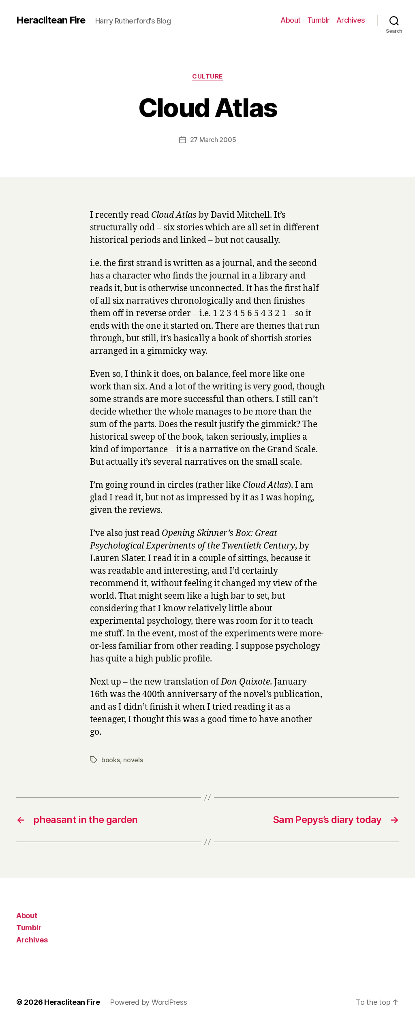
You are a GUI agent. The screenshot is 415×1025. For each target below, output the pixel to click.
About (290, 20)
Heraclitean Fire (51, 20)
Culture (207, 76)
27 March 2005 (213, 140)
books (110, 760)
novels (133, 760)
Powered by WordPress (148, 1002)
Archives (350, 20)
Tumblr (318, 20)
